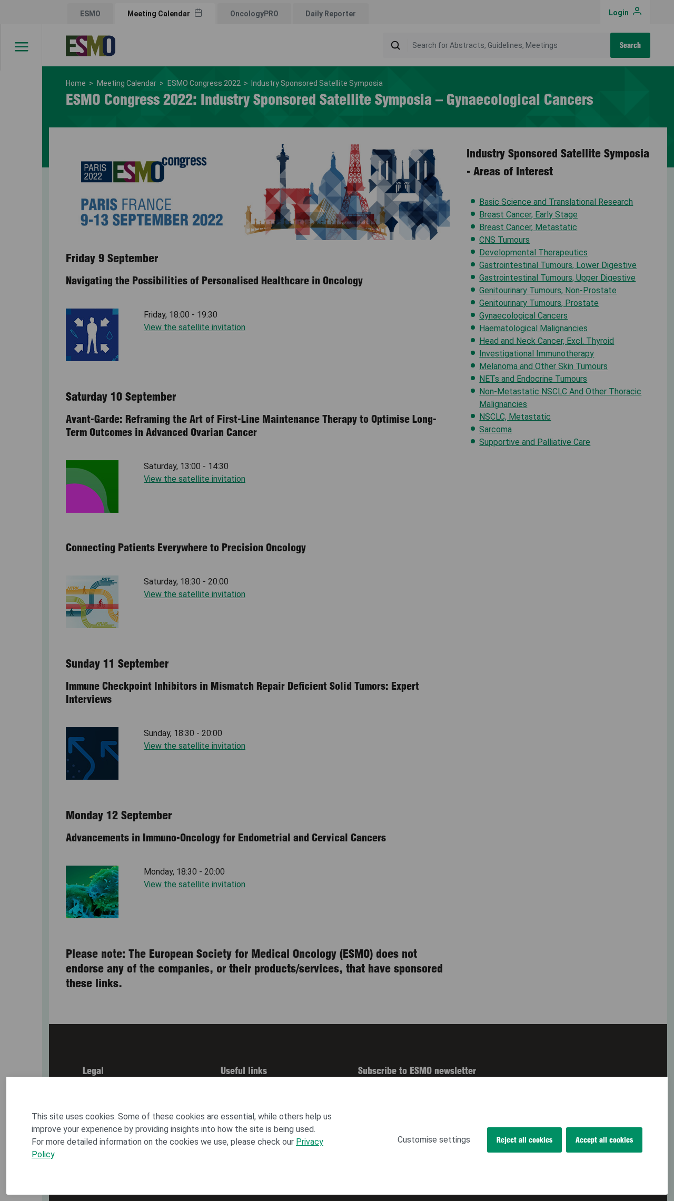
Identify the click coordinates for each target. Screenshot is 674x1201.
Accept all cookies (604, 1140)
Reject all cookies (524, 1140)
